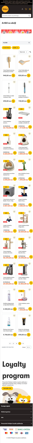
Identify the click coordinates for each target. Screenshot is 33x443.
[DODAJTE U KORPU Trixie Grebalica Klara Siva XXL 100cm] (31, 283)
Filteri (5, 42)
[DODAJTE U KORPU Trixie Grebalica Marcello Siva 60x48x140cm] (31, 257)
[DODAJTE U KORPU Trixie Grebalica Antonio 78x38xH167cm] (16, 127)
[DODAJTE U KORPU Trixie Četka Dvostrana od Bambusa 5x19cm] (13, 75)
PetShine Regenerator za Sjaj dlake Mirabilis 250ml (8, 304)
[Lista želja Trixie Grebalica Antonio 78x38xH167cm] (14, 107)
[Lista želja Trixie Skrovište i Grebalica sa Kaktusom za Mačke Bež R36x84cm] (14, 133)
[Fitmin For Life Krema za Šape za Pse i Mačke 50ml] (24, 321)
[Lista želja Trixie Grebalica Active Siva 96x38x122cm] (14, 263)
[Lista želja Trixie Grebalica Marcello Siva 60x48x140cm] (29, 237)
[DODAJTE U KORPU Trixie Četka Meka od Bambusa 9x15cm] (28, 75)
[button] (29, 16)
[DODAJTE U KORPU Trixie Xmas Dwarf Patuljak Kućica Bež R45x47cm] (30, 153)
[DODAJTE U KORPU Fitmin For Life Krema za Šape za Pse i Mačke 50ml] (28, 335)
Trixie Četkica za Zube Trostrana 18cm (8, 96)
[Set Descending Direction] (30, 52)
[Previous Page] (10, 343)
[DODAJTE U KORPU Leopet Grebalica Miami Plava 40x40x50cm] (30, 205)
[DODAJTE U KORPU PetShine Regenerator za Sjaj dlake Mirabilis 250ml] (15, 309)
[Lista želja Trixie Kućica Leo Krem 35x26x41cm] (14, 159)
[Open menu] (30, 9)
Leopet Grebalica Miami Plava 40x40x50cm (22, 200)
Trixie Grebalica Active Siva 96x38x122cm (8, 278)
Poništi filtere (6, 47)
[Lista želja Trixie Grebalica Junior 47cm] (29, 289)
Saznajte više (7, 388)
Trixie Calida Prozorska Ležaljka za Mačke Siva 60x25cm (24, 122)
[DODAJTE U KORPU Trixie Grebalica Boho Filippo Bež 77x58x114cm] (31, 231)
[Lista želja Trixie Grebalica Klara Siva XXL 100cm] (29, 263)
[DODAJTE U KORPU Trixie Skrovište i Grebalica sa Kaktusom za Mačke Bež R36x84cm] (15, 153)
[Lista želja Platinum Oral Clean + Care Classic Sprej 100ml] (14, 315)
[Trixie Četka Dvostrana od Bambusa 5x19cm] (9, 62)
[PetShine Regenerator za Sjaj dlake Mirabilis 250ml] (9, 295)
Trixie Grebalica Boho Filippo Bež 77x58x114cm (23, 226)
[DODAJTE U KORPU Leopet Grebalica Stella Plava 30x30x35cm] (15, 231)
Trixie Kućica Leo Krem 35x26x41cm (8, 174)
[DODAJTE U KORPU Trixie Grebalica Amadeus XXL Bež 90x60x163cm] (16, 257)
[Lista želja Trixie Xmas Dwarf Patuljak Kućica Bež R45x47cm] (29, 133)
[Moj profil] (22, 9)
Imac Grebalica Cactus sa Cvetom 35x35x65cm (23, 174)
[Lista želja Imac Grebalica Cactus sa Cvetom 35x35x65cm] (29, 159)
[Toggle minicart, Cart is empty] (25, 9)
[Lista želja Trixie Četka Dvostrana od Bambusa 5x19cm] (14, 56)
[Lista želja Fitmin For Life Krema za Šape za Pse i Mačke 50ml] (29, 315)
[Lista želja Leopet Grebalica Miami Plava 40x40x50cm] (29, 185)
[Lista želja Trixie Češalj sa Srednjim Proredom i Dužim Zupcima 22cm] (29, 81)
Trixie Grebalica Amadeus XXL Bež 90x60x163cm (7, 252)
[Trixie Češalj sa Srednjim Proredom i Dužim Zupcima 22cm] (24, 88)
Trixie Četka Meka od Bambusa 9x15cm (23, 71)
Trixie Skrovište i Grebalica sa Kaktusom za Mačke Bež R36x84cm (8, 148)
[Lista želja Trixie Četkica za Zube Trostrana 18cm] (14, 81)
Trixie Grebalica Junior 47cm (24, 304)
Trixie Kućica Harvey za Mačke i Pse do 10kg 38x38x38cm (9, 200)
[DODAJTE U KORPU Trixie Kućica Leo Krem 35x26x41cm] (15, 179)
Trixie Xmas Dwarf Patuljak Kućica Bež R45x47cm (23, 148)
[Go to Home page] (5, 9)
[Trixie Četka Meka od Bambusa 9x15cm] (24, 62)
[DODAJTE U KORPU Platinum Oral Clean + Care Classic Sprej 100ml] (15, 335)
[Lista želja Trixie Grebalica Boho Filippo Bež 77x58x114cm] (29, 211)
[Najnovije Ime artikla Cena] (23, 52)
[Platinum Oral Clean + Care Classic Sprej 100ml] (9, 321)
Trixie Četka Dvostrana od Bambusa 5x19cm (8, 71)
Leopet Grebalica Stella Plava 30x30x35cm (7, 226)
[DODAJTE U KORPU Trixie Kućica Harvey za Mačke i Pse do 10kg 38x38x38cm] (15, 205)
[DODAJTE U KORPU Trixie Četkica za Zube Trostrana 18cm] (13, 101)
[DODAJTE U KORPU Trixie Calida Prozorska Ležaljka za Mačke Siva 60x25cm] (30, 127)
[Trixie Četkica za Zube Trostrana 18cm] (9, 88)
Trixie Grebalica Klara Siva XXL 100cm (23, 278)
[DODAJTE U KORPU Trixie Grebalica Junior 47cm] (30, 309)
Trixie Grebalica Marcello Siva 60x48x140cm (22, 252)
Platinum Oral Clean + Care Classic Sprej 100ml (8, 330)
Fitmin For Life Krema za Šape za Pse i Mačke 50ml (24, 330)
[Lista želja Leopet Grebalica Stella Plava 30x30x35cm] (14, 211)
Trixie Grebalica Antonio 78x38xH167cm (7, 122)
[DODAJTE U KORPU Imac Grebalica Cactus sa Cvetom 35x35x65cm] (30, 179)
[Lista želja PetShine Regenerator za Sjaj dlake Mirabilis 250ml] (14, 289)
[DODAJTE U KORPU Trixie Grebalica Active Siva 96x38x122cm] (16, 283)
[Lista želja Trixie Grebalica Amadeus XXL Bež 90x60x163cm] (14, 237)
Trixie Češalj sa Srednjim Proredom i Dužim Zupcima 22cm (23, 96)
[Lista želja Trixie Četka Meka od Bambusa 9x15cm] (29, 56)
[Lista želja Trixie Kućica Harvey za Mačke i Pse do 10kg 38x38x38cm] (14, 185)
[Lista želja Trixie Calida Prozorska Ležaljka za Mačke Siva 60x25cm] (29, 107)
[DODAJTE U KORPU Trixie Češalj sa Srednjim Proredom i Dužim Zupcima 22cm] (28, 101)
